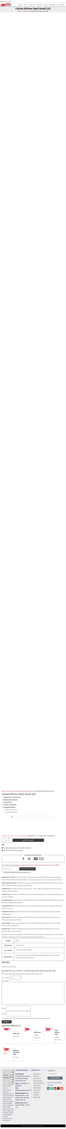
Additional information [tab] (17, 872)
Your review (5, 981)
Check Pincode (27, 869)
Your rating (5, 978)
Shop (25, 5)
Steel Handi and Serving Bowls (25, 791)
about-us (32, 5)
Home (20, 5)
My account (60, 5)
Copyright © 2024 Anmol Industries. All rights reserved (33, 1125)
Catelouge (52, 5)
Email (4, 1014)
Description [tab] (6, 872)
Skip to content (4, 2)
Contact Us (39, 5)
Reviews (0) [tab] (27, 872)
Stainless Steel (10, 791)
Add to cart (28, 840)
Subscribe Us (51, 1071)
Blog (46, 5)
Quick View (7, 1042)
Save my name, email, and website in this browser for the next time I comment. (26, 1018)
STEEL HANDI (55, 865)
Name (4, 1008)
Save (4, 5)
